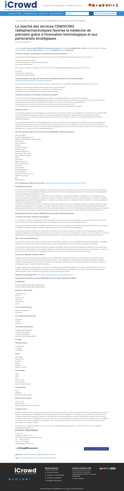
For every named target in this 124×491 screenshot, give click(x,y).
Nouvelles (43, 13)
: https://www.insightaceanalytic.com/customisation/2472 (54, 275)
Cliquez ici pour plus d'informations (96, 449)
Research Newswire (50, 458)
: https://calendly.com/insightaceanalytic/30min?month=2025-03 (65, 183)
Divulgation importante (54, 480)
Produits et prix (15, 13)
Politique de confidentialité (55, 475)
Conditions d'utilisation (54, 478)
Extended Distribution (27, 458)
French (37, 458)
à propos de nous (53, 472)
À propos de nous (30, 13)
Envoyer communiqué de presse (105, 13)
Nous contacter (56, 13)
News (41, 458)
